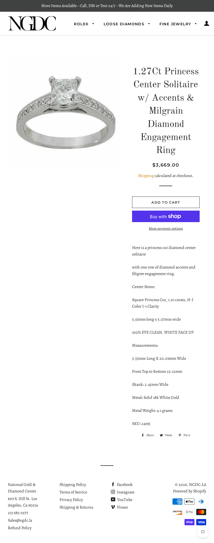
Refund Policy (20, 528)
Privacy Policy (71, 500)
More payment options (166, 228)
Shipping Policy (73, 484)
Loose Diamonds (125, 24)
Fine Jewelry (176, 24)
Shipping (146, 176)
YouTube (124, 500)
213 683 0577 (18, 513)
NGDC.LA (197, 484)
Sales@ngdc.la (20, 520)
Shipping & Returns (76, 507)
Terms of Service (73, 492)
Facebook (124, 484)
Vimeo (122, 507)
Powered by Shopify (189, 491)
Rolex (82, 24)
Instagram (125, 492)
